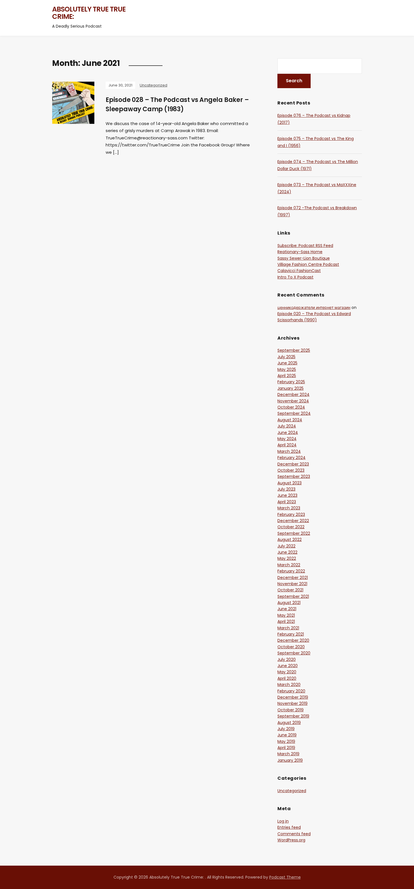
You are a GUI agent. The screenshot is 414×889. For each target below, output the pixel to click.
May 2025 (286, 369)
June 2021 (286, 609)
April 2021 (286, 621)
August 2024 (289, 420)
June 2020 (287, 666)
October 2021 (290, 590)
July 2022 (286, 546)
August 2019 (289, 722)
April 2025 (286, 375)
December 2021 (292, 577)
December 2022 (293, 520)
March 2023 (288, 508)
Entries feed (289, 827)
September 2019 (293, 716)
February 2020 (291, 691)
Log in (283, 821)
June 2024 (287, 432)
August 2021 (289, 602)
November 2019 (292, 703)
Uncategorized (153, 85)
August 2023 (289, 483)
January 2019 (290, 760)
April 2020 (286, 678)
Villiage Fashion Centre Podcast (308, 264)
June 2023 (287, 495)
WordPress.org (291, 840)
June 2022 (287, 552)
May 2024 (287, 439)
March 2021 (288, 628)
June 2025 (287, 363)
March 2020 (289, 684)
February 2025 (291, 382)
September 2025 (293, 350)
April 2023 (286, 502)
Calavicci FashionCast (299, 270)
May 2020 (286, 672)
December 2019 (292, 697)
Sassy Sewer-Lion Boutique (303, 258)
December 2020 (293, 640)
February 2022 (291, 571)
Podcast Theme (285, 877)
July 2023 (286, 489)
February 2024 (291, 457)
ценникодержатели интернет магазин (313, 307)
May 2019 (286, 741)
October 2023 (290, 470)
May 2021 (286, 615)
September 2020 (293, 653)
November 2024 (293, 401)
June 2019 (287, 735)
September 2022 (293, 533)
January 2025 (290, 388)
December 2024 (293, 394)
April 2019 (286, 747)
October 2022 (290, 527)
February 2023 (291, 514)
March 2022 (288, 565)
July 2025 (286, 357)
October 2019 (290, 710)
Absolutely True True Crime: (89, 13)
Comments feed (294, 834)
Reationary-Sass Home (299, 252)
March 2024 (289, 451)
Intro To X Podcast (295, 277)
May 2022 (286, 558)
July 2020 (286, 659)
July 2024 (286, 426)
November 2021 (292, 584)
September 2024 (294, 413)
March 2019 (288, 754)
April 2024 (287, 445)
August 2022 (289, 539)
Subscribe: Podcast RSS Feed (305, 245)
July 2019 (286, 729)
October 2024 (291, 407)
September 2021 (293, 596)
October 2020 (291, 647)
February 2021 (290, 634)
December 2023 (293, 464)
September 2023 (293, 476)
